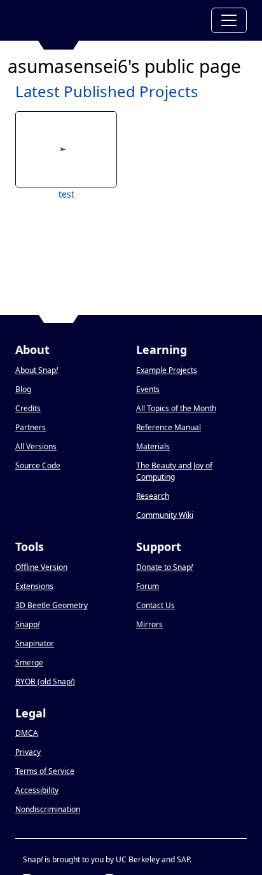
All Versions (36, 446)
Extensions (34, 586)
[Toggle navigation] (229, 20)
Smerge (29, 662)
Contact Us (155, 605)
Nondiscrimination (47, 809)
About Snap (36, 370)
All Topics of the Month (176, 408)
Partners (30, 427)
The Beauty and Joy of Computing (174, 471)
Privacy (28, 752)
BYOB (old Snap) (45, 681)
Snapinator (34, 643)
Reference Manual (168, 427)
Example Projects (166, 370)
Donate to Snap (164, 567)
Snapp (27, 624)
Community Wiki (164, 515)
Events (148, 389)
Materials (153, 446)
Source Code (37, 465)
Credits (28, 408)
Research (152, 496)
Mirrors (149, 624)
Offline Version (41, 567)
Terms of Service (44, 771)
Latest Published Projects (106, 91)
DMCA (26, 733)
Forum (147, 586)
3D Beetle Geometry (51, 605)
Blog (23, 389)
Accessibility (37, 790)
